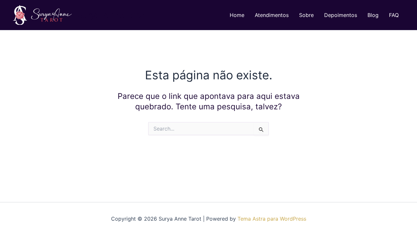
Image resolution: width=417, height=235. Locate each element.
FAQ (394, 15)
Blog (373, 15)
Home (237, 15)
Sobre (306, 15)
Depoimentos (340, 15)
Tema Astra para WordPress (271, 218)
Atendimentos (272, 15)
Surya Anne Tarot (112, 15)
